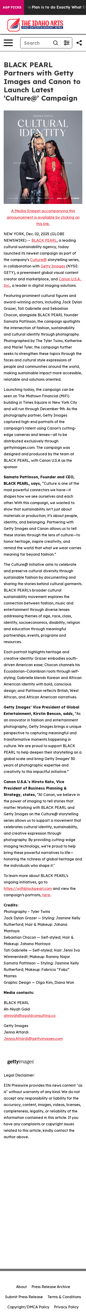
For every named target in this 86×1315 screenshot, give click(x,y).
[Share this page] (79, 42)
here (46, 895)
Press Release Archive (50, 1286)
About (21, 1286)
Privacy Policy (66, 1307)
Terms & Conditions (64, 1297)
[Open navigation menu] (8, 42)
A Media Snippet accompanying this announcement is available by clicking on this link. (43, 217)
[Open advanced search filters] (66, 43)
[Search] (55, 43)
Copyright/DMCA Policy (28, 1307)
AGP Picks (12, 7)
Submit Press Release (24, 1297)
